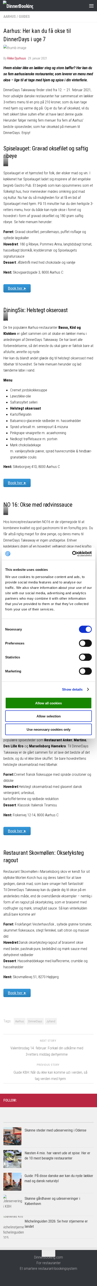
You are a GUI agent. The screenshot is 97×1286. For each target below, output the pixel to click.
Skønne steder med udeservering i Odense (55, 1130)
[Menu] (91, 5)
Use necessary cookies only (48, 729)
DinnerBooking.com (48, 1257)
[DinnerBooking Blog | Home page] (23, 6)
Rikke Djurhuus (16, 58)
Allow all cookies (48, 703)
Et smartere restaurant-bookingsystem (48, 1268)
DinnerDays (35, 1021)
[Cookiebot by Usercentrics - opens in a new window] (72, 554)
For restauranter (49, 1263)
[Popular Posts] (25, 1120)
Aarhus (9, 16)
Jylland (50, 1021)
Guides (24, 16)
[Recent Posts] (71, 1120)
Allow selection (49, 716)
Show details (72, 689)
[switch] (85, 643)
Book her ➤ (17, 288)
